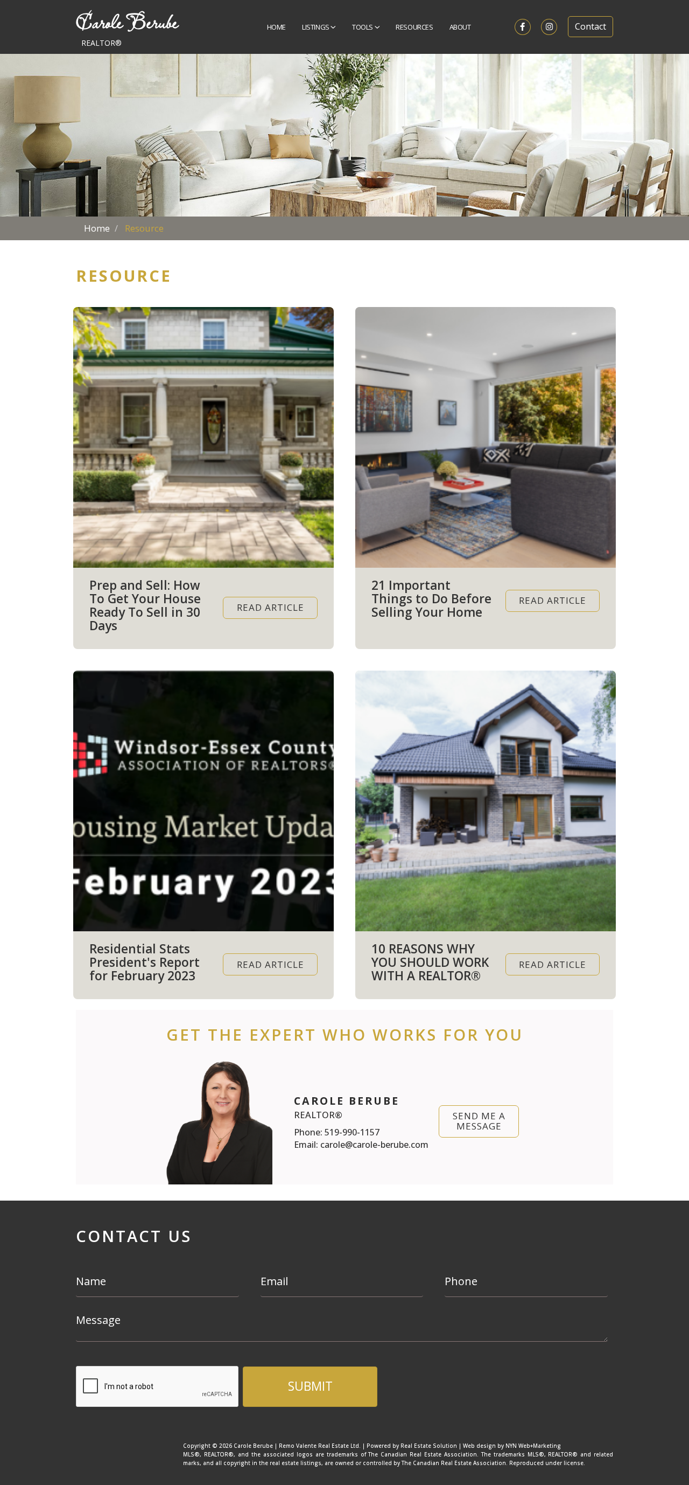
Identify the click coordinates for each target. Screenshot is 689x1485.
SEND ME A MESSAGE (479, 1121)
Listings (316, 27)
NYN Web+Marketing (533, 1445)
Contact (590, 26)
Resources (414, 27)
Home (276, 27)
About (460, 27)
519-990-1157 (352, 1132)
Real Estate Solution (428, 1445)
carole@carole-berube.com (374, 1145)
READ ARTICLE (270, 607)
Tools (363, 27)
